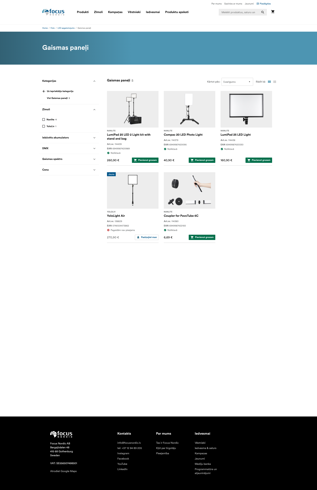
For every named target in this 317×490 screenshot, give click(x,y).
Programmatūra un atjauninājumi (206, 471)
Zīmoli (98, 12)
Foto (53, 28)
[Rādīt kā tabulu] (269, 81)
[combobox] (243, 12)
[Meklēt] (263, 12)
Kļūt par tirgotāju (166, 448)
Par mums (216, 3)
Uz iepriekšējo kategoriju (60, 91)
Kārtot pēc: (213, 81)
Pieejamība (162, 453)
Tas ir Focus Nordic (167, 443)
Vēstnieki (134, 12)
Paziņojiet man (149, 237)
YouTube (122, 464)
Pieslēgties (265, 3)
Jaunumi (249, 3)
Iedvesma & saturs (205, 448)
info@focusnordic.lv (129, 443)
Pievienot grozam (147, 160)
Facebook (123, 458)
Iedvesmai (153, 12)
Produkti (83, 12)
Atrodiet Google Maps (63, 471)
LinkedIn (122, 469)
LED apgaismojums (66, 28)
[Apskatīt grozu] (273, 12)
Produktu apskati (177, 12)
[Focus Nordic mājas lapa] (53, 12)
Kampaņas (115, 12)
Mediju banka (203, 464)
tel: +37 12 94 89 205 (129, 448)
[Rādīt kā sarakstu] (274, 81)
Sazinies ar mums (233, 3)
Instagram (123, 453)
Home (45, 28)
